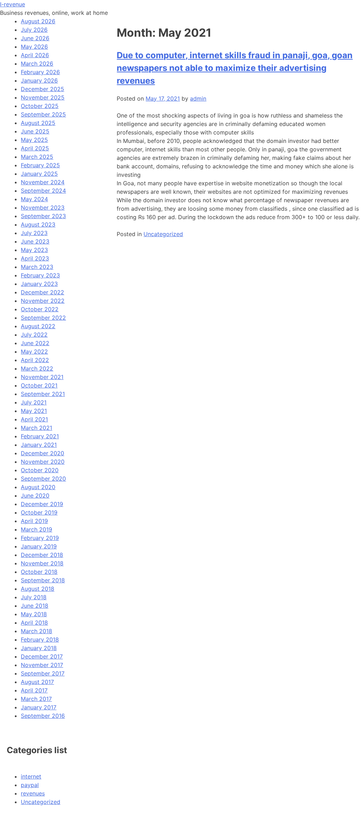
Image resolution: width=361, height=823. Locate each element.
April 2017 (34, 690)
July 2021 (34, 402)
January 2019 (39, 546)
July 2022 (34, 334)
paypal (30, 784)
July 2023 (34, 232)
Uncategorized (163, 234)
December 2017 (42, 656)
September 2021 (43, 393)
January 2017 (38, 707)
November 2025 (43, 97)
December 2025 (42, 88)
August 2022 (38, 326)
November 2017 (42, 664)
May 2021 (34, 410)
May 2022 (34, 351)
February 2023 (40, 275)
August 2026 (38, 21)
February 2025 (40, 165)
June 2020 (35, 495)
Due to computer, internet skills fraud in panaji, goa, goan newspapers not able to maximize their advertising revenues (235, 68)
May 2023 (34, 249)
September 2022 (43, 317)
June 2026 (35, 38)
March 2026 (37, 63)
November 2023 (43, 207)
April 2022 (35, 360)
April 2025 (35, 148)
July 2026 (34, 29)
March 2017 (36, 698)
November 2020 (43, 461)
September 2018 (43, 580)
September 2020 (43, 478)
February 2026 (40, 72)
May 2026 (34, 46)
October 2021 (39, 385)
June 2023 (35, 241)
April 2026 (35, 55)
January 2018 (39, 647)
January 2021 (39, 444)
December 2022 (42, 292)
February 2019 (40, 537)
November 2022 (43, 300)
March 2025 (37, 156)
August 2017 (37, 681)
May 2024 (34, 199)
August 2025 (38, 122)
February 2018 (40, 639)
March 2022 (37, 368)
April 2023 (35, 258)
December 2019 (42, 503)
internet (31, 776)
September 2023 (43, 216)
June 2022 (35, 343)
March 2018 (36, 631)
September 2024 (43, 190)
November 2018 (42, 563)
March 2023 (37, 266)
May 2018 (34, 614)
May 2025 (34, 139)
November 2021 (42, 376)
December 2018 (42, 554)
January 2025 (39, 173)
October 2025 (40, 105)
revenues (33, 793)
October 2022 (40, 309)
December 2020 (42, 453)
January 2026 (39, 80)
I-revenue (12, 4)
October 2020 (40, 470)
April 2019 (34, 520)
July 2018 (34, 597)
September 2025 (43, 114)
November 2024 (43, 182)
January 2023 (39, 283)
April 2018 (34, 622)
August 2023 (38, 224)
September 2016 (43, 715)
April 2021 (34, 419)
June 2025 (35, 131)
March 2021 (36, 427)
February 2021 (40, 436)
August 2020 (38, 487)
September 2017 (43, 673)
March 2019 (36, 529)
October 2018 (39, 571)
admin (198, 98)
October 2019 (39, 512)
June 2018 (34, 605)
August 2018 (37, 588)
